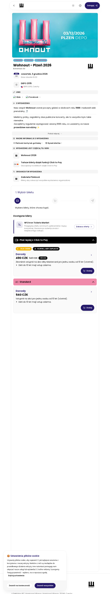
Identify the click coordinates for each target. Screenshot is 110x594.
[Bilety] (17, 201)
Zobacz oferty (82, 226)
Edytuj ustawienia (16, 575)
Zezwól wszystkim (45, 585)
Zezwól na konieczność (19, 585)
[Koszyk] (55, 201)
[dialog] (34, 571)
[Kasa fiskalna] (93, 201)
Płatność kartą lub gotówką (28, 143)
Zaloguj (90, 5)
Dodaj (89, 271)
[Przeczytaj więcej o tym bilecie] (91, 255)
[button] (55, 259)
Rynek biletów (54, 143)
